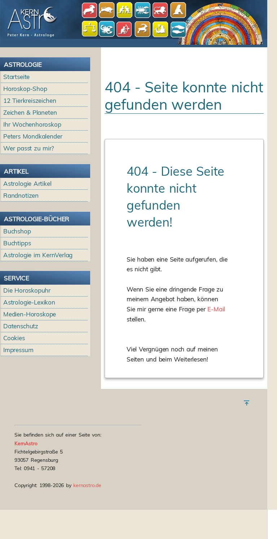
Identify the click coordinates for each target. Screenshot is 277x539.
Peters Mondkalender (32, 136)
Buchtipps (17, 243)
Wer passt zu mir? (28, 148)
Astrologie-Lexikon (29, 302)
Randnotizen (21, 195)
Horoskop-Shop (25, 88)
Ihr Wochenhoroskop (32, 124)
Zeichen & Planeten (30, 112)
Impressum (18, 350)
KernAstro (26, 443)
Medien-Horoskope (29, 314)
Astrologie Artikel (27, 183)
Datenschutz (20, 326)
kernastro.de (87, 485)
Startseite (16, 76)
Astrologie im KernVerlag (37, 255)
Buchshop (17, 231)
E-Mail (216, 309)
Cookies (14, 338)
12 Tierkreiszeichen (29, 100)
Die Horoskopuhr (26, 290)
